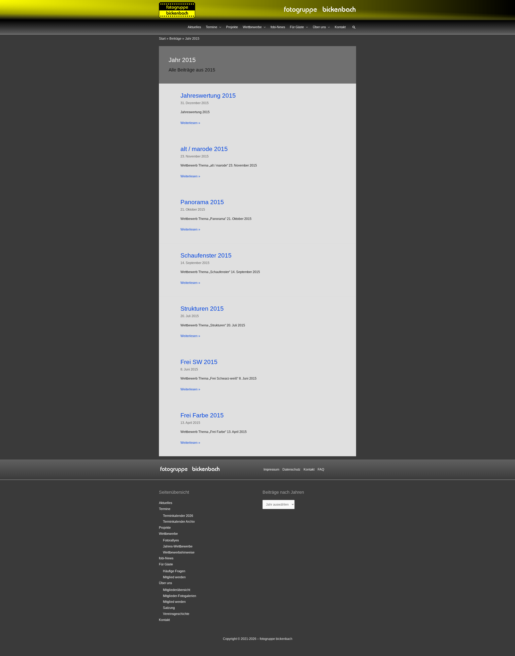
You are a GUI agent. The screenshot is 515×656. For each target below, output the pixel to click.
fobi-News (278, 27)
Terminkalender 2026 (178, 515)
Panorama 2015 (202, 202)
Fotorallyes (171, 540)
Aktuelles (194, 27)
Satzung (169, 607)
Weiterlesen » (190, 123)
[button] (354, 27)
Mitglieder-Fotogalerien (179, 596)
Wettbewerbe (252, 27)
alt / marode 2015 (204, 149)
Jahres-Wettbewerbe (178, 546)
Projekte (232, 27)
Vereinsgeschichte (176, 614)
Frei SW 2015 (198, 362)
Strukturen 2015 (202, 308)
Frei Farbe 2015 (202, 415)
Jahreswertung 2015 (208, 95)
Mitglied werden (174, 577)
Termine (211, 27)
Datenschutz (291, 469)
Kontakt (340, 27)
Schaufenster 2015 (206, 255)
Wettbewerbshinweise (179, 552)
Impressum (271, 469)
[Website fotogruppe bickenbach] (177, 9)
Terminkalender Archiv (179, 521)
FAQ (321, 469)
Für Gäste (297, 27)
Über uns (319, 27)
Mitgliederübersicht (176, 590)
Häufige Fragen (174, 571)
